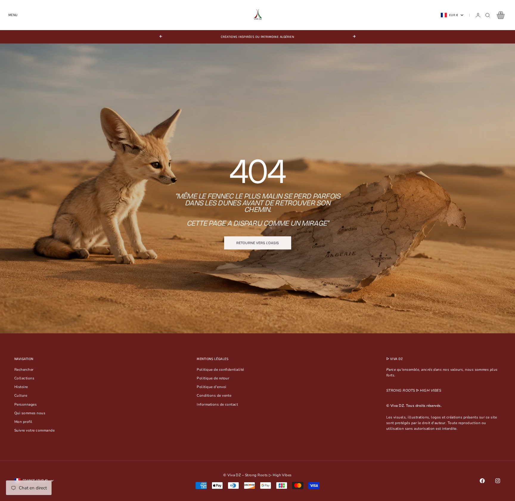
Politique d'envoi (211, 386)
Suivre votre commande (34, 430)
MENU (13, 15)
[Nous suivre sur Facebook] (482, 481)
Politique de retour (213, 378)
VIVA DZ (396, 359)
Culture (20, 395)
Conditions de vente (214, 395)
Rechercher (24, 369)
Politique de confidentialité (220, 369)
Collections (24, 378)
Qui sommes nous (29, 413)
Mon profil (23, 421)
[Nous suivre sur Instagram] (498, 481)
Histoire (21, 386)
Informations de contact (217, 404)
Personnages (25, 404)
